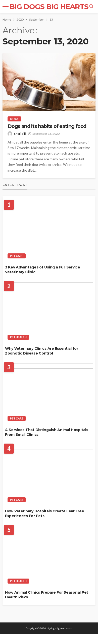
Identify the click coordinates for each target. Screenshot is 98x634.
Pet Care (16, 255)
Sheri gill (20, 133)
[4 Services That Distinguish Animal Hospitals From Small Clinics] (49, 394)
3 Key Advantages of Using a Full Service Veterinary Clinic (42, 269)
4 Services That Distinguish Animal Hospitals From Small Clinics (46, 432)
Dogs (14, 118)
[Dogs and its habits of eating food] (49, 82)
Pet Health (18, 337)
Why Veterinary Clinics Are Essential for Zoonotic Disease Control (41, 351)
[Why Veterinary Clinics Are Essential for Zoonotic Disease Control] (49, 312)
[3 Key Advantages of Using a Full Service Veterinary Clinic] (49, 231)
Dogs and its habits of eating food (47, 126)
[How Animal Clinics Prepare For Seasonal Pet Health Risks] (49, 556)
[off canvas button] (6, 6)
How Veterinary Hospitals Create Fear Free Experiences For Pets (44, 513)
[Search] (91, 6)
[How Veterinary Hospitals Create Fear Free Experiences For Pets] (49, 475)
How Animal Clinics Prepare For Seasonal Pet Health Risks (46, 595)
